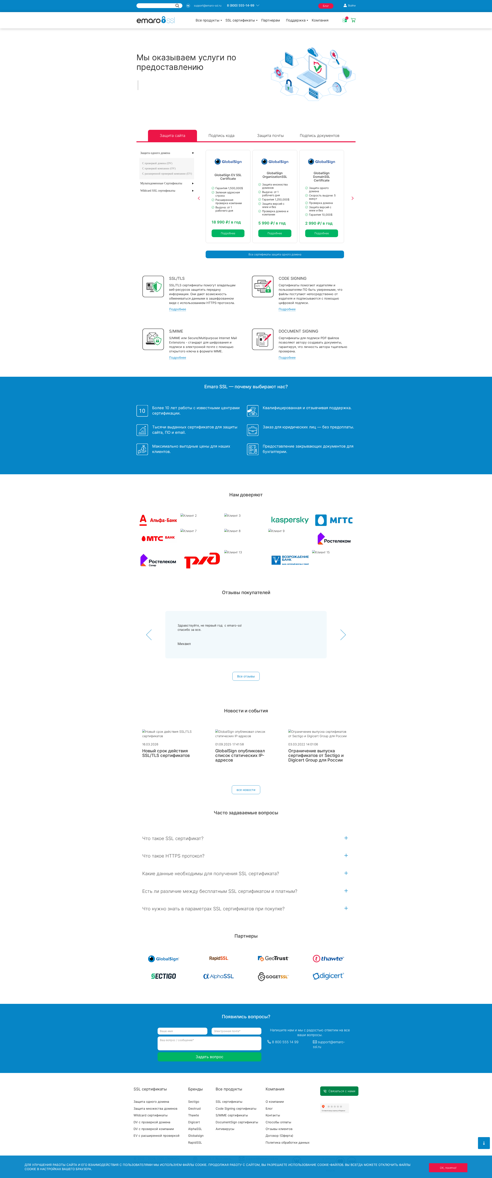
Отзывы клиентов (279, 1129)
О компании (275, 1101)
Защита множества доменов (155, 1108)
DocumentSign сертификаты (237, 1122)
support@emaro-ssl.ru (207, 5)
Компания (320, 20)
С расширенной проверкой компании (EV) (167, 173)
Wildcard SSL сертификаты (157, 190)
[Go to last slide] (199, 198)
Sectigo (193, 1101)
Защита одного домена (155, 153)
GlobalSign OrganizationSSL (275, 175)
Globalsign (196, 1135)
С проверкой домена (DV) (157, 163)
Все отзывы (246, 676)
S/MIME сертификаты (232, 1115)
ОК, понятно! (448, 1167)
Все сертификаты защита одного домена (274, 254)
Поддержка (296, 20)
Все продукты (207, 20)
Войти (352, 5)
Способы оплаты (278, 1122)
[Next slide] (352, 198)
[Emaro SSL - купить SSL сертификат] (155, 19)
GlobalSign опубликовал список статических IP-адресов (240, 755)
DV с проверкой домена (152, 1122)
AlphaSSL (195, 1129)
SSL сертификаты (240, 20)
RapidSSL (195, 1142)
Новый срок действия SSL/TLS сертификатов (166, 753)
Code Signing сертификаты (236, 1108)
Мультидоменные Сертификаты (161, 183)
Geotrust (194, 1108)
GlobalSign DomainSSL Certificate (321, 176)
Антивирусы (225, 1129)
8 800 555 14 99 (285, 1042)
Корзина (353, 20)
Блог (326, 5)
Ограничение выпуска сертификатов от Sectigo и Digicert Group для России (316, 755)
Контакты (273, 1115)
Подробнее (228, 233)
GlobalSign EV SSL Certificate (228, 176)
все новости (246, 790)
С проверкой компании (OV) (159, 168)
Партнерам (270, 20)
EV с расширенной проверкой (157, 1135)
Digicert (194, 1122)
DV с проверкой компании (154, 1129)
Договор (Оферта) (279, 1135)
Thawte (193, 1115)
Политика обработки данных (288, 1142)
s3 (188, 6)
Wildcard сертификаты (151, 1115)
